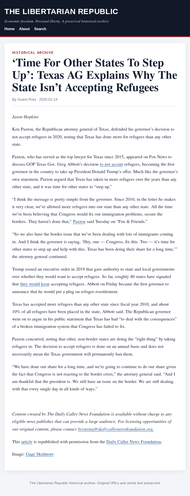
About (24, 29)
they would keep (34, 284)
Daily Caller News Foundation (133, 441)
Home (9, 29)
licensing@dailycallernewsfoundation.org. (116, 429)
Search (40, 29)
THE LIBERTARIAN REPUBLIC (61, 11)
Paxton (79, 221)
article (26, 441)
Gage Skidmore (40, 454)
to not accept (111, 164)
